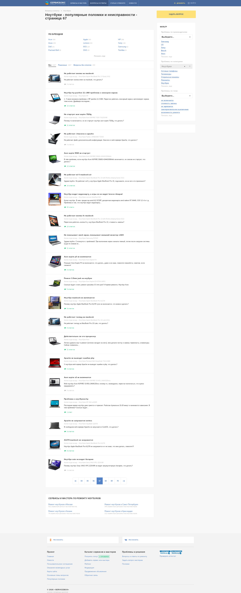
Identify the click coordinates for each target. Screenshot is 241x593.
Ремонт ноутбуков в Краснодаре (119, 511)
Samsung (165, 42)
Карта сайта (52, 571)
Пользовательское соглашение (60, 564)
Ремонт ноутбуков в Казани (60, 511)
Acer (51, 39)
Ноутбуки (165, 83)
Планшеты (165, 80)
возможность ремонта (170, 112)
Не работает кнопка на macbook (79, 73)
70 (118, 481)
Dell (51, 47)
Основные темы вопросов (57, 575)
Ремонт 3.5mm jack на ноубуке (78, 278)
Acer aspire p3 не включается (77, 257)
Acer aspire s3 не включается (77, 377)
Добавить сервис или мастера (97, 560)
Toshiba (122, 50)
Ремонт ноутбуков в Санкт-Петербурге (121, 504)
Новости (133, 3)
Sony (163, 48)
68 (106, 481)
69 (112, 481)
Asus (163, 54)
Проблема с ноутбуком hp (76, 399)
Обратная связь (91, 575)
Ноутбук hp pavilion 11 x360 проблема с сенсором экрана (91, 93)
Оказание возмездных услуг (58, 568)
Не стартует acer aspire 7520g (78, 114)
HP (121, 39)
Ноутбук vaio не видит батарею (79, 459)
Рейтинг (88, 564)
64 (81, 481)
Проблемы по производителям (174, 32)
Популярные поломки (56, 579)
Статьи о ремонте (117, 3)
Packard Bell (54, 50)
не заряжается (167, 106)
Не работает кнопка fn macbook (79, 216)
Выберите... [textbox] (168, 37)
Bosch (163, 51)
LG (162, 45)
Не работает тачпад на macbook (79, 317)
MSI (86, 47)
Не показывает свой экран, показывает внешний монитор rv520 (94, 235)
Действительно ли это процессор (80, 336)
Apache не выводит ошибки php (79, 358)
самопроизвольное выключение (174, 109)
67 (100, 481)
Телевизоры (166, 74)
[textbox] (176, 66)
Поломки (125, 564)
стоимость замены (169, 103)
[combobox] (176, 36)
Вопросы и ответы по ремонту (134, 556)
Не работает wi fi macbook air (78, 175)
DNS (86, 50)
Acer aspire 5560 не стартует (77, 153)
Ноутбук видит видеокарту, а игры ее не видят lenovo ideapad (93, 194)
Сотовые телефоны (169, 71)
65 (87, 481)
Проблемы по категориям (172, 61)
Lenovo (87, 43)
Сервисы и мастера (78, 3)
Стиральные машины (170, 77)
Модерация (89, 568)
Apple (87, 39)
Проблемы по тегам (169, 91)
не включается (167, 100)
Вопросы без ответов (84, 65)
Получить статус (91, 556)
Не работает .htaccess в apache (79, 134)
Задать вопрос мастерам (132, 560)
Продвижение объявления (95, 571)
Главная (50, 556)
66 (94, 481)
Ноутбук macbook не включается (79, 298)
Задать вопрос (176, 14)
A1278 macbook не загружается (78, 440)
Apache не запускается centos (78, 421)
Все (52, 65)
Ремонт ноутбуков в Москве (60, 504)
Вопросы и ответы (98, 3)
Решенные (65, 65)
